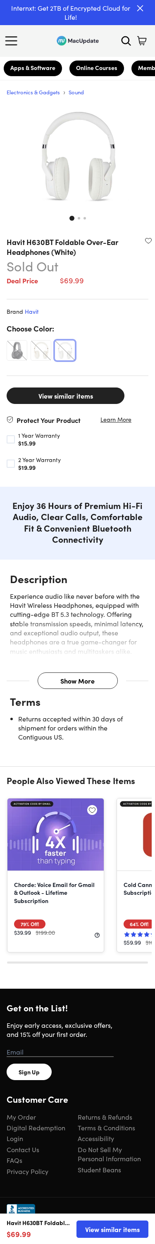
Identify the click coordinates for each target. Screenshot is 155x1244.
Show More (77, 680)
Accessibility (96, 1138)
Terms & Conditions (106, 1127)
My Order (21, 1116)
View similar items (65, 395)
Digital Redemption (36, 1127)
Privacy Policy (27, 1171)
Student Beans (99, 1169)
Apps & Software (32, 67)
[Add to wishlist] (148, 240)
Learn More (115, 419)
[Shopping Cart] (142, 41)
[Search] (126, 41)
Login (15, 1138)
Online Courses (96, 67)
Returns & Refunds (105, 1116)
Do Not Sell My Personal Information (109, 1154)
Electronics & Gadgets (33, 92)
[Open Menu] (13, 41)
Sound (76, 92)
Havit (32, 311)
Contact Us (23, 1149)
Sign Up (29, 1072)
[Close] (140, 8)
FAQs (14, 1160)
